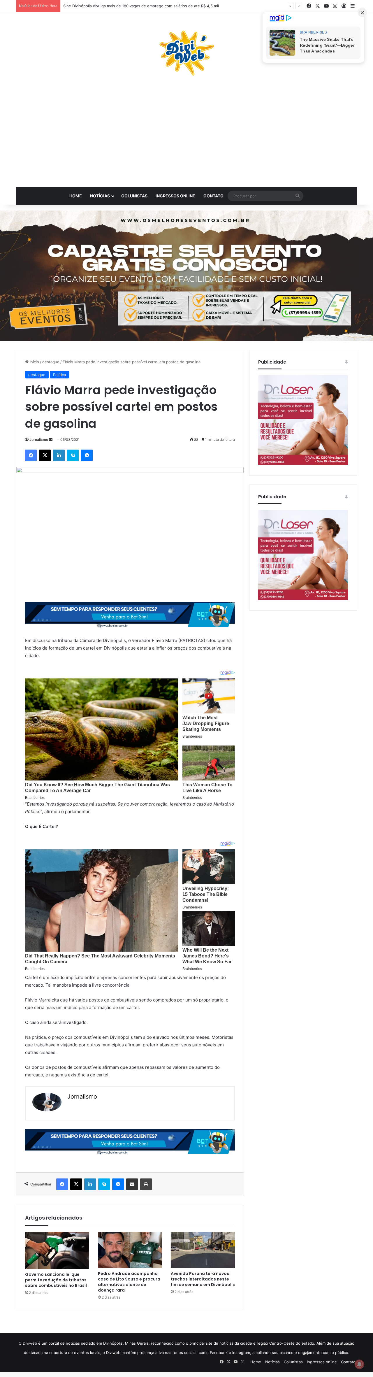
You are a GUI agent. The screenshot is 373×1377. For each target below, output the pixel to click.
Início (34, 361)
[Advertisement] (186, 135)
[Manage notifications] (359, 1364)
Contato (213, 195)
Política (59, 374)
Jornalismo (38, 439)
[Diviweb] (186, 53)
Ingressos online (175, 195)
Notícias (100, 195)
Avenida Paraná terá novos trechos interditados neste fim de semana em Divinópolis (203, 1279)
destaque (50, 361)
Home (75, 195)
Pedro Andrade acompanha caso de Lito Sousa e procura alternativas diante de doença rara (129, 1282)
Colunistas (134, 195)
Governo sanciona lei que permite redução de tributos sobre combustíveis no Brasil (56, 1279)
